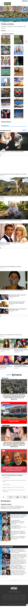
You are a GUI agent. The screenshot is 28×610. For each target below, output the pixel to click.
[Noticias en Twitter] (13, 592)
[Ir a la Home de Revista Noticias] (7, 4)
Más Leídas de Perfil (7, 547)
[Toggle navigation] (2, 4)
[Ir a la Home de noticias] (14, 588)
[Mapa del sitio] (19, 592)
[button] (25, 41)
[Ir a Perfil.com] (25, 0)
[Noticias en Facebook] (11, 592)
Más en (8, 375)
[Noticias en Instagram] (8, 592)
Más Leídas (4, 513)
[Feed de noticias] (16, 592)
